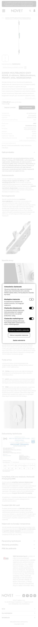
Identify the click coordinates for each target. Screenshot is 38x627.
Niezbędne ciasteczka (12, 299)
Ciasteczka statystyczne (13, 308)
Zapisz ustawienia (19, 340)
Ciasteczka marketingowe (13, 318)
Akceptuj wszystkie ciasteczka (19, 330)
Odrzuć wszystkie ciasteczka (19, 335)
